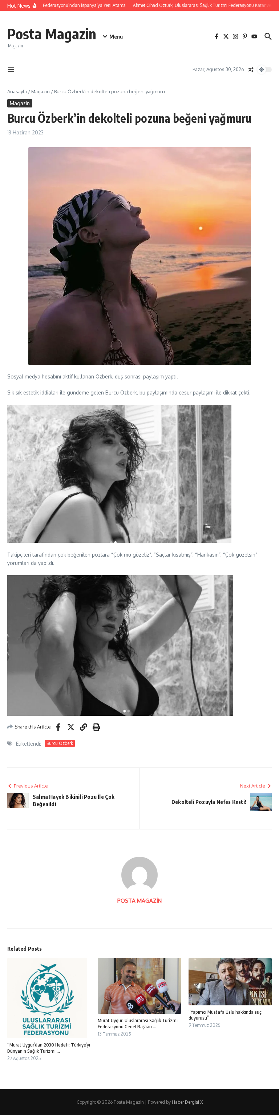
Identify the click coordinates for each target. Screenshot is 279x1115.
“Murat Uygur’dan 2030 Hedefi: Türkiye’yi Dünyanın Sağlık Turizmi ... (48, 1048)
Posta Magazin (51, 33)
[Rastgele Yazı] (251, 69)
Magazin (40, 91)
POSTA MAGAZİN (139, 900)
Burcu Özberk (59, 743)
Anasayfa (17, 91)
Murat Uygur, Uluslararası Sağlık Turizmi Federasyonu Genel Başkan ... (138, 1023)
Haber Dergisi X (187, 1102)
